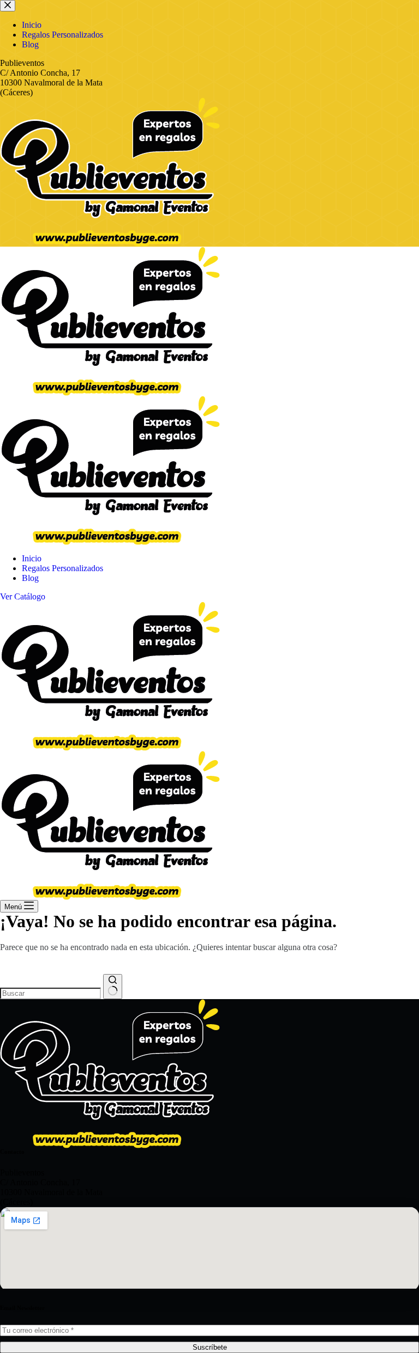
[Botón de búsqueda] (112, 986)
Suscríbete (210, 1347)
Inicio (31, 558)
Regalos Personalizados (62, 568)
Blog (30, 578)
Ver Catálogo (22, 596)
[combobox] (50, 993)
